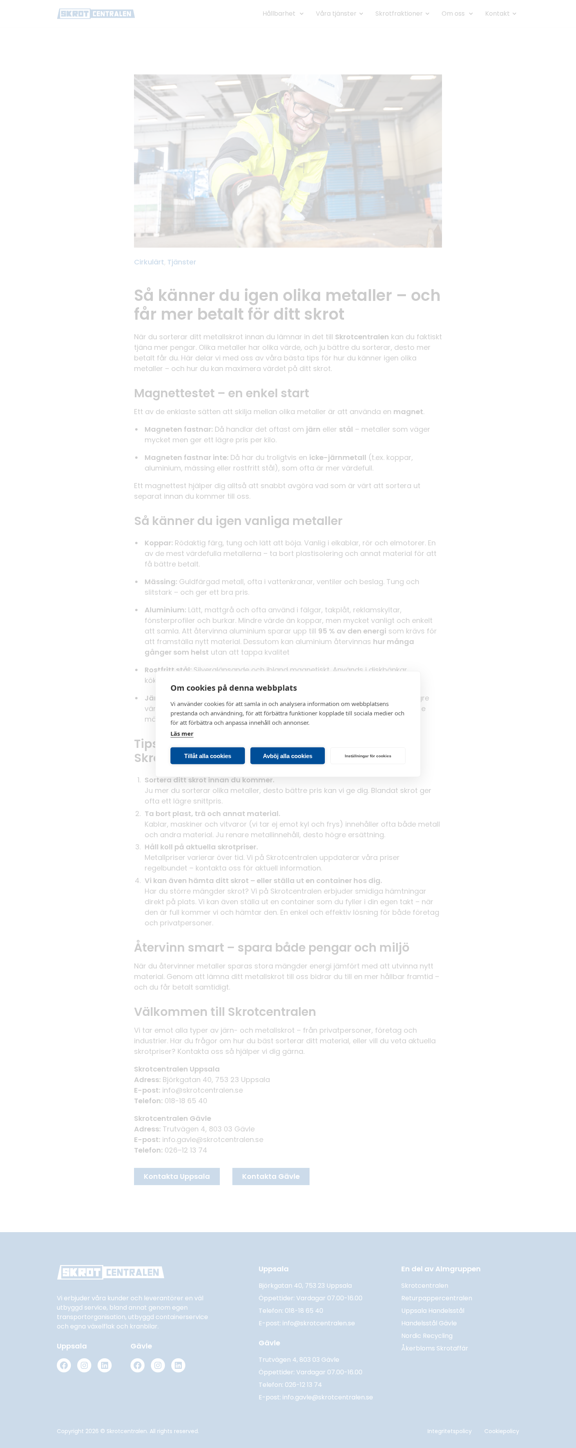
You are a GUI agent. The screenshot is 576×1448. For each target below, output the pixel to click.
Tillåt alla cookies (207, 755)
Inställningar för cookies (368, 755)
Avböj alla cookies (287, 755)
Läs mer (182, 733)
